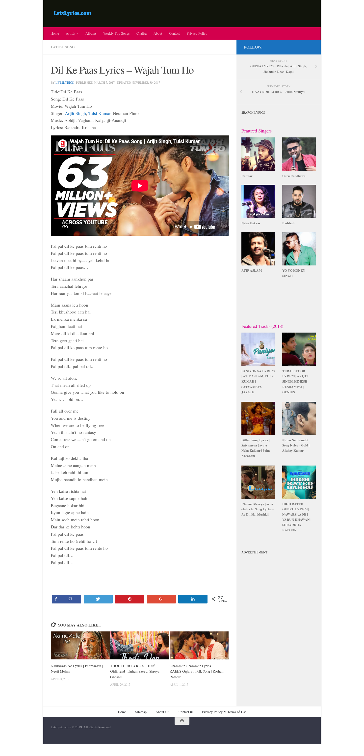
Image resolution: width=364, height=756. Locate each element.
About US (163, 711)
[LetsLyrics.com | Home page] (72, 13)
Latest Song (63, 47)
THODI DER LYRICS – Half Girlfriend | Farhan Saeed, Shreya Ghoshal (134, 671)
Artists (70, 33)
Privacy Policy (197, 33)
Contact (174, 33)
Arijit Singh (75, 113)
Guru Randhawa (294, 175)
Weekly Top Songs (116, 33)
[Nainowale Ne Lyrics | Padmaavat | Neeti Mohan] (80, 645)
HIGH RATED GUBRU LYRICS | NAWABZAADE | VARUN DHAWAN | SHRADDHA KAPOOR (296, 517)
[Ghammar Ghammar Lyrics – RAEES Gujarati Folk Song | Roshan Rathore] (199, 645)
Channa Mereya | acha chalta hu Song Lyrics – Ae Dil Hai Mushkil (257, 509)
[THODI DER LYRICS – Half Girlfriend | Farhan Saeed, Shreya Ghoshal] (139, 645)
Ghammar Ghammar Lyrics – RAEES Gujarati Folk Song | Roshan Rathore (196, 671)
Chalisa (141, 33)
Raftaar (247, 175)
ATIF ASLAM (251, 270)
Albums (90, 33)
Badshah (288, 223)
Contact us (186, 711)
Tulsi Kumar (99, 113)
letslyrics (64, 82)
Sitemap (141, 711)
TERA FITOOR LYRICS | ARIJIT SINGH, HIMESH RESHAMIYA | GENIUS (295, 381)
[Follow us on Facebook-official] (310, 46)
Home (55, 33)
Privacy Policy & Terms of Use (224, 711)
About (158, 33)
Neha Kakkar (250, 223)
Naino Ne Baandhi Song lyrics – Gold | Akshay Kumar (296, 445)
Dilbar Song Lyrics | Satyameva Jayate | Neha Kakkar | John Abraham (255, 448)
